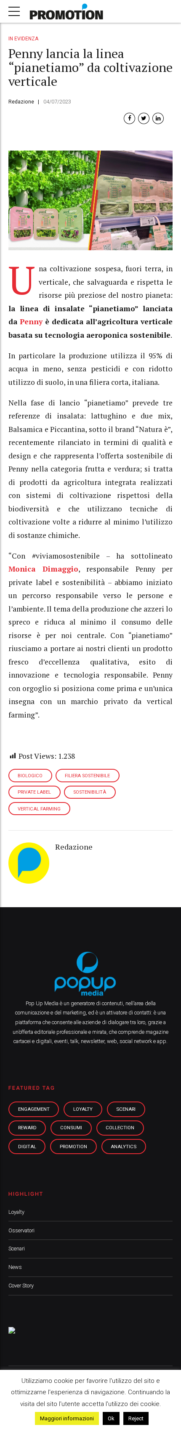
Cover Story (21, 1285)
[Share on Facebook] (129, 118)
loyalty (83, 1109)
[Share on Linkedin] (158, 118)
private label (34, 792)
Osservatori (21, 1230)
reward (27, 1128)
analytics (123, 1146)
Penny (31, 321)
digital (27, 1146)
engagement (34, 1109)
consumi (71, 1128)
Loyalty (16, 1212)
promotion (73, 1146)
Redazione (21, 101)
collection (120, 1128)
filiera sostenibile (87, 776)
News (15, 1267)
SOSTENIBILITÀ (89, 792)
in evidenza (23, 39)
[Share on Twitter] (143, 118)
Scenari (16, 1248)
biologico (30, 776)
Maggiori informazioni (67, 1418)
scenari (126, 1109)
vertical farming (39, 809)
